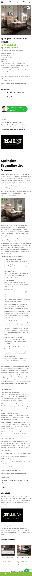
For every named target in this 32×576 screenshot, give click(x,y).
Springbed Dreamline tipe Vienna (10, 127)
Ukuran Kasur (5, 89)
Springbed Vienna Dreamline (13, 129)
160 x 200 (16, 480)
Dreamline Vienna (21, 125)
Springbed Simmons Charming (9, 557)
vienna (23, 129)
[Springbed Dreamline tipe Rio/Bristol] (24, 546)
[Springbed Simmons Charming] (8, 546)
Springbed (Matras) (17, 122)
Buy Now (21, 574)
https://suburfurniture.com (13, 470)
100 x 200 (4, 480)
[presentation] (2, 542)
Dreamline (9, 122)
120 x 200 (10, 480)
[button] (28, 7)
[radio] (5, 93)
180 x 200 (22, 480)
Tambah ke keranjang (5, 574)
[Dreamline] (12, 141)
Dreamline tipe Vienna (9, 125)
